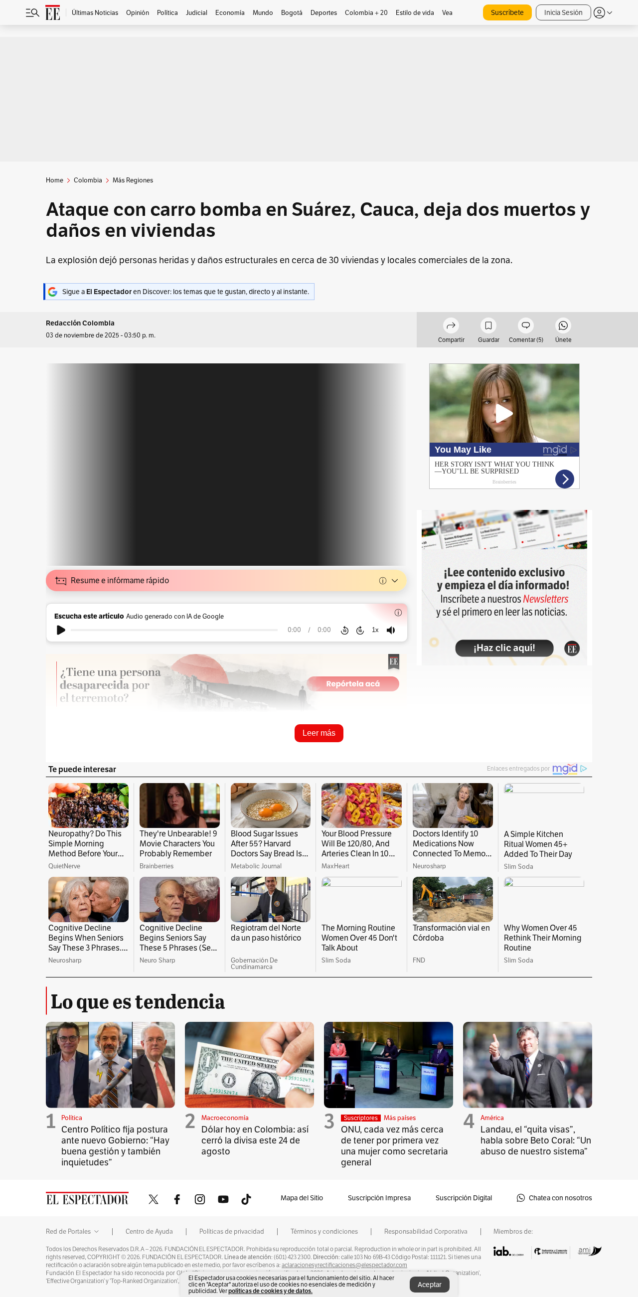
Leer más (319, 733)
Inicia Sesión (563, 12)
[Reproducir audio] (61, 630)
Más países (400, 1118)
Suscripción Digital (464, 1197)
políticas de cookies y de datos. (270, 1291)
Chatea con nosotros (560, 1197)
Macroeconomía (225, 1118)
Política (71, 1118)
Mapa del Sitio (302, 1197)
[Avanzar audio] (360, 630)
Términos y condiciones (324, 1231)
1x (375, 630)
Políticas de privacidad (231, 1231)
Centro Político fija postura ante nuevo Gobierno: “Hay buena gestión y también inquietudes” (115, 1146)
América (492, 1118)
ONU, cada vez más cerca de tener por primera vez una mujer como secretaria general (394, 1146)
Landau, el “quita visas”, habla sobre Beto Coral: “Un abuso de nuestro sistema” (535, 1140)
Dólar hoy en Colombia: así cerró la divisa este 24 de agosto (255, 1140)
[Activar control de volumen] (391, 630)
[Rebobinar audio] (344, 630)
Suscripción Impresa (379, 1197)
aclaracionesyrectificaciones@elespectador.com (344, 1265)
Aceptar (430, 1284)
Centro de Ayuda (149, 1231)
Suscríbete (507, 12)
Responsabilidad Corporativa (426, 1231)
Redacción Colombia (80, 323)
